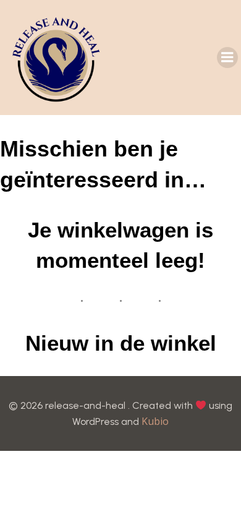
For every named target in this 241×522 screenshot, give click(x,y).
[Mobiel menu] (227, 57)
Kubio (155, 421)
